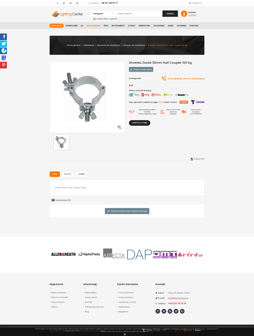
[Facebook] (3, 36)
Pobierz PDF (197, 159)
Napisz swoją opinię (143, 69)
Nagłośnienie (93, 25)
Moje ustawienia (58, 292)
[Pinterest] (3, 65)
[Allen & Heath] (63, 254)
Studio (131, 25)
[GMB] (3, 57)
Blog (87, 311)
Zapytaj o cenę (139, 122)
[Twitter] (3, 43)
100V (106, 25)
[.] (57, 3)
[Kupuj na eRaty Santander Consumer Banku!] (145, 95)
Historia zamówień (59, 297)
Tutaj (140, 113)
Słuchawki (158, 25)
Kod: (131, 85)
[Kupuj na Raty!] (134, 95)
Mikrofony (144, 25)
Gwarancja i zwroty (127, 302)
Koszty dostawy (126, 297)
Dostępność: (135, 78)
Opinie (81, 174)
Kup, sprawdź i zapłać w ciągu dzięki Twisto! (153, 102)
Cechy (67, 174)
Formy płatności (126, 292)
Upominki (181, 25)
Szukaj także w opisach (106, 18)
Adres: (161, 293)
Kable (170, 25)
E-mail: (161, 298)
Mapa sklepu (91, 292)
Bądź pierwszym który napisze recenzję (129, 211)
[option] (61, 142)
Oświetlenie (71, 25)
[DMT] (165, 254)
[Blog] (3, 50)
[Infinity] (190, 254)
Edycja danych (58, 302)
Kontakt (194, 25)
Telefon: (161, 303)
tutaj (151, 331)
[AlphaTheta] (88, 254)
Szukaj (170, 13)
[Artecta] (114, 254)
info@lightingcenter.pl (178, 298)
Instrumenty (118, 25)
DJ (82, 25)
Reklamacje (124, 307)
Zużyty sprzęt (91, 297)
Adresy (54, 307)
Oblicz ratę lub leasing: (140, 90)
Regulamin (124, 311)
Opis (54, 174)
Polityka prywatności (94, 307)
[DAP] (139, 254)
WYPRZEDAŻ (56, 25)
